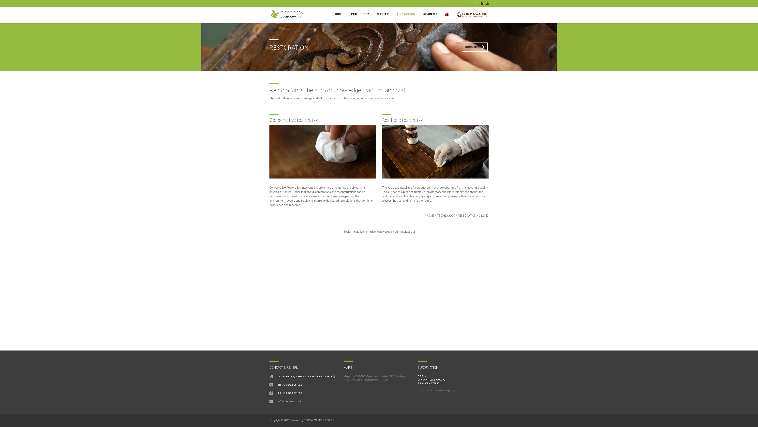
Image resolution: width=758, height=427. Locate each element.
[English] (446, 14)
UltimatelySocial (405, 231)
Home (339, 14)
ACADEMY (430, 14)
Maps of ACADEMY (355, 376)
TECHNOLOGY (406, 14)
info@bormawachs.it (290, 401)
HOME (430, 215)
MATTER (383, 14)
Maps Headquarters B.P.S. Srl (382, 376)
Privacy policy (447, 390)
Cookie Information (429, 390)
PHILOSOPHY (360, 14)
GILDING (484, 215)
